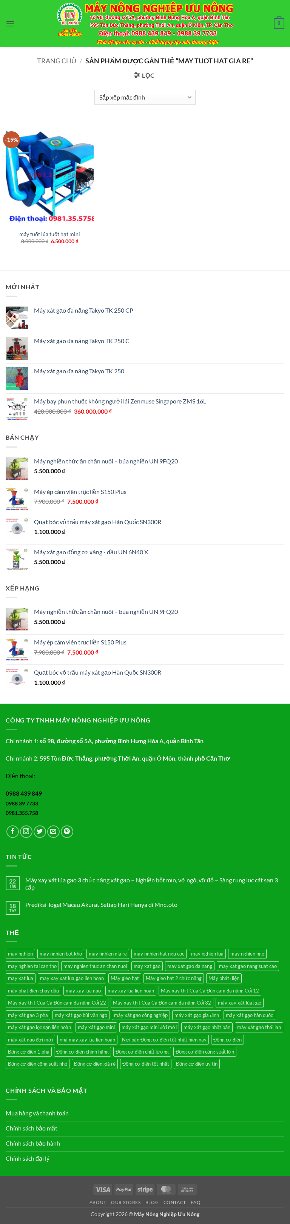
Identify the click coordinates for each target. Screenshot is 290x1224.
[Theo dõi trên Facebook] (12, 831)
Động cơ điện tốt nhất (145, 1064)
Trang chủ (56, 61)
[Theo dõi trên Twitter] (40, 831)
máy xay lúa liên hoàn (131, 991)
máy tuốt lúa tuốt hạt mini (49, 234)
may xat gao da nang (189, 966)
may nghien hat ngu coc (159, 954)
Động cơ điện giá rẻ (95, 1064)
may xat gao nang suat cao (248, 966)
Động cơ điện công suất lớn (205, 1052)
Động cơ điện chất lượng (142, 1052)
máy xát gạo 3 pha (28, 1015)
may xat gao (147, 966)
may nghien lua (207, 954)
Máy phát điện (223, 978)
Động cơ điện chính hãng (82, 1052)
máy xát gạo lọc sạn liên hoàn (39, 1027)
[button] (10, 23)
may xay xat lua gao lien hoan (72, 978)
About (97, 1202)
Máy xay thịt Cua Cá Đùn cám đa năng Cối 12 (210, 991)
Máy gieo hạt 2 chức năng (174, 978)
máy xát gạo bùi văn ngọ (81, 1015)
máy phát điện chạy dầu (33, 991)
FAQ (196, 1202)
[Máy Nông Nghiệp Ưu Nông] (145, 23)
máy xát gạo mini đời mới (149, 1027)
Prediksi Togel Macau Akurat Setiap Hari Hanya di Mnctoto (101, 904)
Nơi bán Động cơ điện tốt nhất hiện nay (164, 1040)
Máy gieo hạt (125, 978)
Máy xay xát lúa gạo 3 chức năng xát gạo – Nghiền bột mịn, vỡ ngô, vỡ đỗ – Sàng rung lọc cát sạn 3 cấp (151, 883)
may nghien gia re (108, 954)
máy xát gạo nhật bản (207, 1027)
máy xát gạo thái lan (259, 1027)
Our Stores (125, 1202)
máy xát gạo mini (96, 1027)
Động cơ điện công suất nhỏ (37, 1064)
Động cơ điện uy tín (197, 1064)
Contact (175, 1202)
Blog (152, 1202)
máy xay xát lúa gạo (239, 1003)
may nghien (20, 954)
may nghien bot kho (61, 954)
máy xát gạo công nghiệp (141, 1015)
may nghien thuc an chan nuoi (95, 966)
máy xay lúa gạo (83, 991)
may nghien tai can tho (32, 966)
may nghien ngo (247, 954)
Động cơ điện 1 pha (28, 1052)
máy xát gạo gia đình (196, 1015)
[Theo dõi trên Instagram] (26, 831)
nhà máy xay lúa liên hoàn (87, 1040)
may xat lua (20, 978)
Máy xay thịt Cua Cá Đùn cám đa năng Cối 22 (57, 1003)
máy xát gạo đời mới (30, 1040)
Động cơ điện (227, 1040)
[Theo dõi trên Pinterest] (67, 831)
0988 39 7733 (22, 803)
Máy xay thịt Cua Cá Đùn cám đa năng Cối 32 (162, 1003)
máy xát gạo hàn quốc (249, 1015)
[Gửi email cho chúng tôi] (53, 831)
